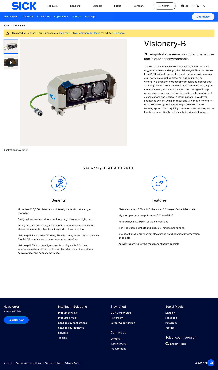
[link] (24, 6)
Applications (61, 17)
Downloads (43, 17)
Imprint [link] (8, 363)
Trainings (90, 17)
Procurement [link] (118, 349)
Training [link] (62, 338)
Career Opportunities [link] (122, 323)
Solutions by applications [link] (72, 323)
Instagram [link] (171, 323)
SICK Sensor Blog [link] (120, 313)
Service (76, 17)
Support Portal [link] (118, 344)
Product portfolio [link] (68, 313)
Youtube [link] (170, 328)
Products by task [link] (67, 318)
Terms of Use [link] (53, 363)
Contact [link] (115, 339)
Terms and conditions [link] (29, 363)
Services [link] (63, 333)
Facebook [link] (171, 318)
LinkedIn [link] (170, 313)
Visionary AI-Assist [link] (89, 33)
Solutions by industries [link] (71, 328)
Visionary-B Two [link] (68, 33)
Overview (28, 17)
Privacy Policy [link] (73, 363)
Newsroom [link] (116, 318)
